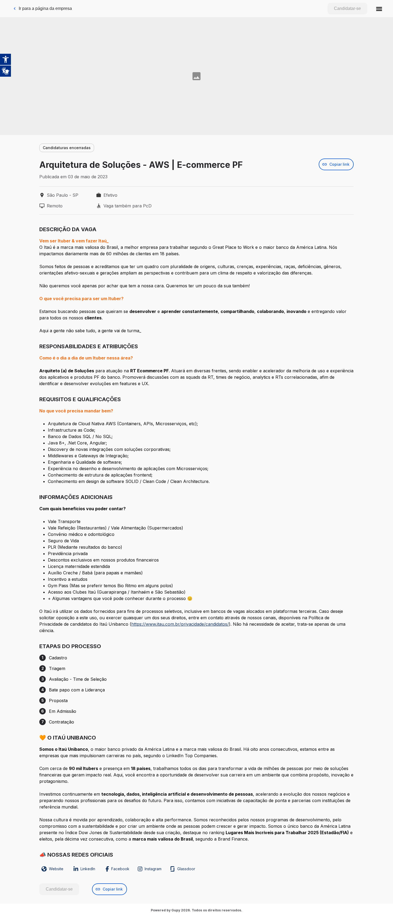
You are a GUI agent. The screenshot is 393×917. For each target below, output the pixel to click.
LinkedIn (87, 868)
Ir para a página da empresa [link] (45, 8)
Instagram (153, 868)
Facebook (120, 868)
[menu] (379, 8)
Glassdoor (186, 868)
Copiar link (339, 164)
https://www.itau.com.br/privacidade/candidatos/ (180, 624)
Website (56, 868)
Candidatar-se (347, 8)
